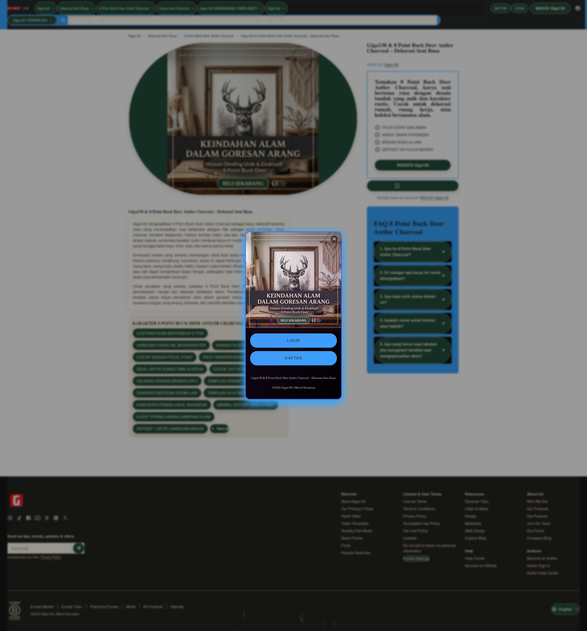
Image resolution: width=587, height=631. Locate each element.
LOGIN (293, 340)
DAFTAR (293, 358)
